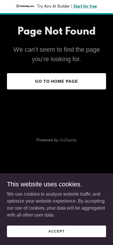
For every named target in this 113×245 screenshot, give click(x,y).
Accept (56, 231)
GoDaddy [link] (68, 140)
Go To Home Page (56, 81)
